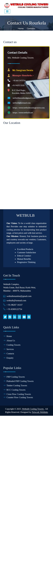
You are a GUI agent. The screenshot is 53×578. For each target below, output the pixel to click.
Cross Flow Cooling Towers (19, 394)
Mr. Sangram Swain (22, 70)
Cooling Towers (13, 345)
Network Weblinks (40, 412)
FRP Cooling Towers (16, 377)
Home (21, 28)
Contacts (31, 28)
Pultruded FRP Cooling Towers (20, 381)
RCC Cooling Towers (16, 390)
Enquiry (10, 358)
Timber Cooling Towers (17, 385)
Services (10, 349)
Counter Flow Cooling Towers (20, 397)
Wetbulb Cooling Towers (32, 409)
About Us (11, 340)
